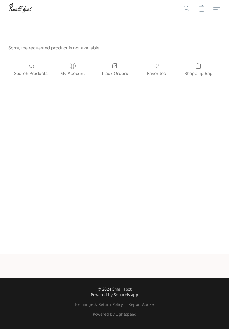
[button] (20, 8)
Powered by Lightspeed (115, 314)
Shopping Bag (198, 73)
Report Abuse (141, 304)
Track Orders (114, 73)
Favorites (156, 73)
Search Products (31, 73)
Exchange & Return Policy (99, 304)
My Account (72, 73)
